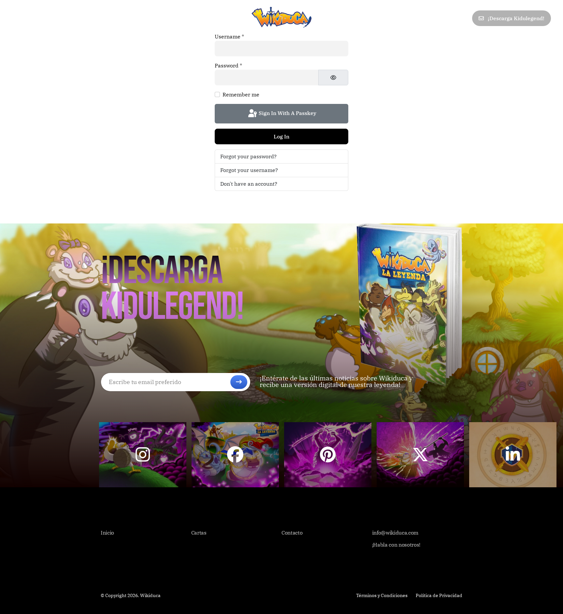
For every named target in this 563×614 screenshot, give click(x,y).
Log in (281, 136)
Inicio (20, 18)
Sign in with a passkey (286, 113)
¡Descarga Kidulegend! (515, 18)
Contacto (135, 18)
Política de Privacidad (439, 595)
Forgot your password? (248, 156)
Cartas (47, 18)
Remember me (241, 94)
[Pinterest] (434, 18)
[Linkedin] (448, 18)
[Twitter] (420, 18)
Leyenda (78, 18)
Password (228, 65)
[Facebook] (406, 18)
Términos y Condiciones (382, 595)
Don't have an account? (248, 183)
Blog (105, 18)
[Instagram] (463, 18)
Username (229, 36)
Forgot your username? (249, 170)
